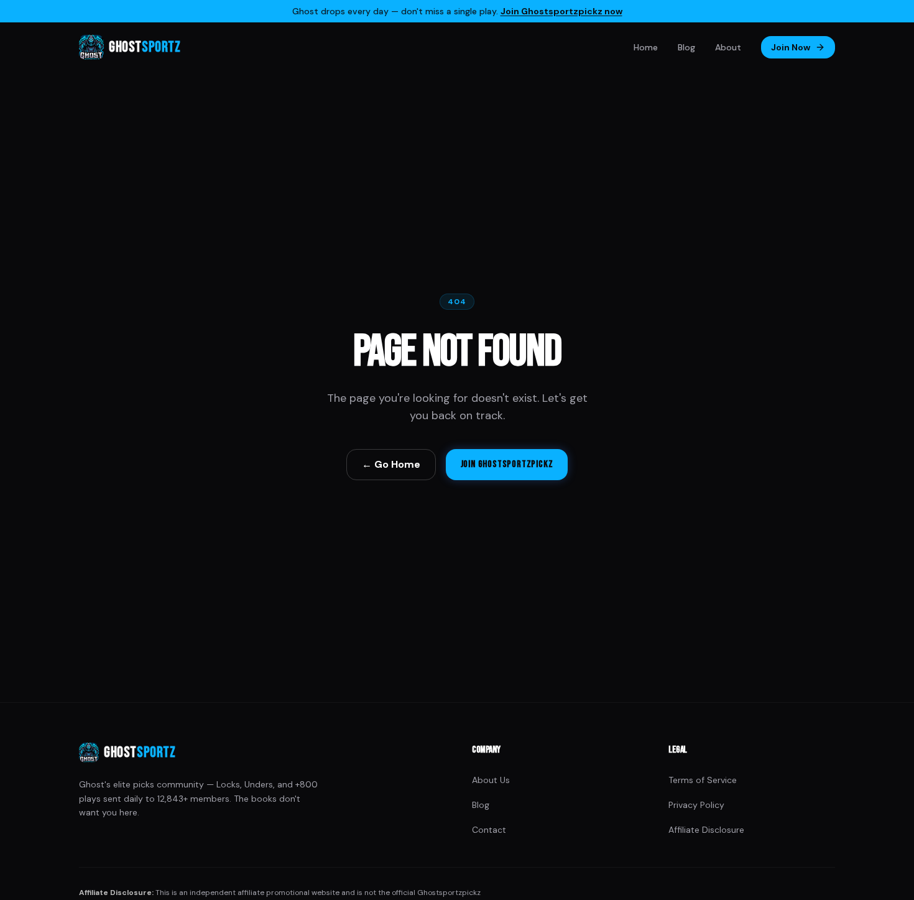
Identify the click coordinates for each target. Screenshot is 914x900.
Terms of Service (702, 780)
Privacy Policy (696, 804)
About (728, 47)
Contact (489, 829)
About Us (491, 780)
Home (646, 47)
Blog (686, 47)
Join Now (790, 47)
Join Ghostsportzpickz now (561, 11)
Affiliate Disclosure (706, 829)
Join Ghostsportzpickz (507, 464)
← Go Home (391, 464)
